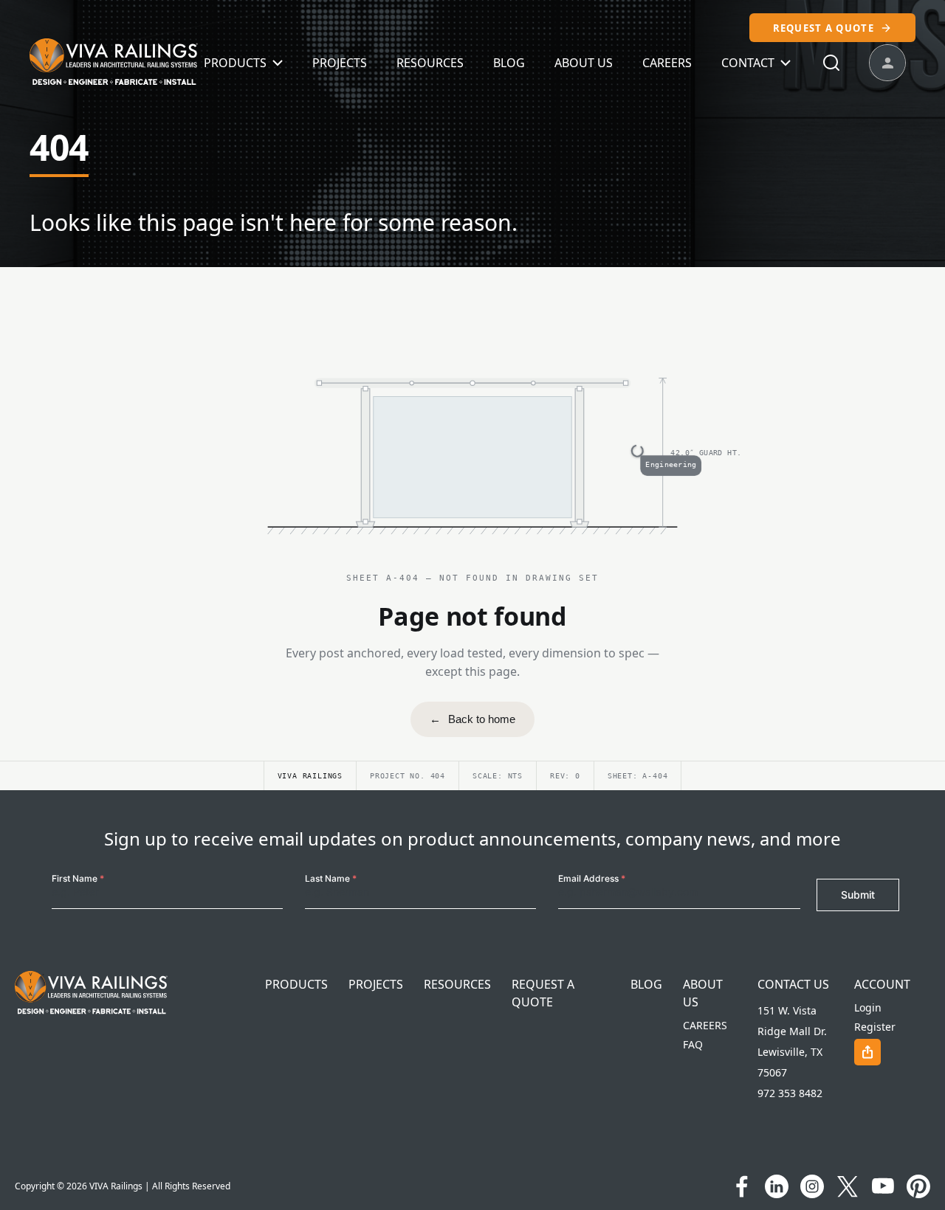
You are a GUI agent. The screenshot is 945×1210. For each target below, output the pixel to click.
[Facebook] (741, 1186)
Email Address (591, 878)
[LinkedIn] (776, 1186)
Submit (858, 894)
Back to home (472, 719)
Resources (430, 63)
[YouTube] (883, 1186)
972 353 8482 (789, 1093)
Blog (509, 63)
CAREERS (705, 1025)
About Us (583, 63)
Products (235, 63)
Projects (339, 63)
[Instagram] (812, 1186)
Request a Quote (824, 28)
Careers (667, 63)
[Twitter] (847, 1186)
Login (868, 1007)
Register (875, 1027)
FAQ (693, 1044)
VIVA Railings (115, 1186)
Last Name (331, 878)
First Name (78, 878)
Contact (747, 63)
